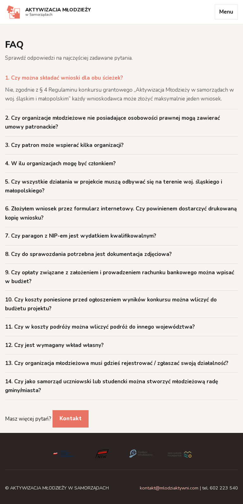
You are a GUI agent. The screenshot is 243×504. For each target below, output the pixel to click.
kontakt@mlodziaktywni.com (169, 488)
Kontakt (70, 418)
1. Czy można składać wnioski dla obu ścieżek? (64, 78)
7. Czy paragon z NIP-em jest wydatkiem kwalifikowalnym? (80, 236)
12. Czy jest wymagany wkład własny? (54, 345)
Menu (226, 11)
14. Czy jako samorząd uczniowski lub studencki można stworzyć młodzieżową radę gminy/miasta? (111, 386)
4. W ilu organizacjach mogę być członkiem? (60, 163)
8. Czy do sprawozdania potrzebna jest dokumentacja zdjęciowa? (88, 254)
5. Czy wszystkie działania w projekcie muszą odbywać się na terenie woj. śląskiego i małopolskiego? (113, 186)
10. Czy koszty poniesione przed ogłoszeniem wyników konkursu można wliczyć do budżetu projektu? (111, 304)
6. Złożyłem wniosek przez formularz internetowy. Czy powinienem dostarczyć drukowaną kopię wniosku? (121, 213)
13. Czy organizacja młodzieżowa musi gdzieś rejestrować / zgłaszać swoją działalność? (116, 363)
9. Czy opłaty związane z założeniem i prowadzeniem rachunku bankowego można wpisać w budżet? (119, 277)
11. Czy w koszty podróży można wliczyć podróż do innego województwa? (100, 327)
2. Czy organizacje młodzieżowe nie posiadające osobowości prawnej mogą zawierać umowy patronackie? (112, 122)
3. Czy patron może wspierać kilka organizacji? (64, 145)
